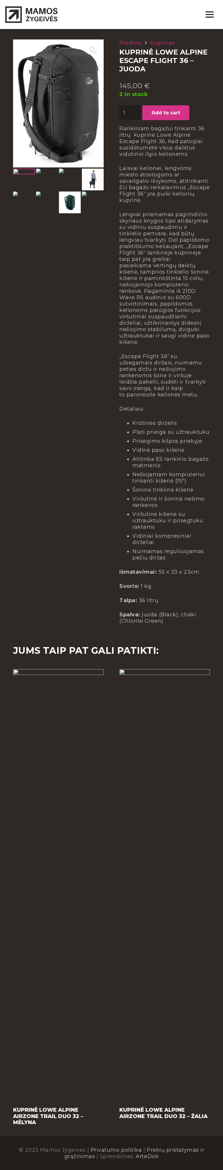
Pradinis (130, 43)
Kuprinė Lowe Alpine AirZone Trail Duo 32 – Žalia (163, 1113)
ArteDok (147, 1156)
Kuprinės (162, 43)
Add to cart (166, 112)
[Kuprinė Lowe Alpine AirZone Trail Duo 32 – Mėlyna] (58, 672)
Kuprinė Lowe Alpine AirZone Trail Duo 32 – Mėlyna (48, 1116)
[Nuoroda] (31, 14)
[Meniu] (209, 14)
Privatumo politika (116, 1150)
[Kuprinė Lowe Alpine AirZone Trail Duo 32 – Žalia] (164, 672)
